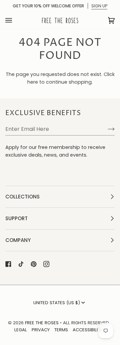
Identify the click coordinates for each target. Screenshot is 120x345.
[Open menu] (15, 20)
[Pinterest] (34, 264)
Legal (20, 330)
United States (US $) (56, 302)
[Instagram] (46, 264)
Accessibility (87, 330)
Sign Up (99, 6)
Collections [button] (22, 196)
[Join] (106, 128)
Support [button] (16, 218)
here (32, 82)
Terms (61, 330)
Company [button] (18, 240)
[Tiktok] (21, 264)
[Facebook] (8, 264)
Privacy (41, 330)
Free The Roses (42, 323)
